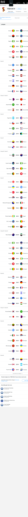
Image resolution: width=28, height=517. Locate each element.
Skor (11, 3)
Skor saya (19, 3)
